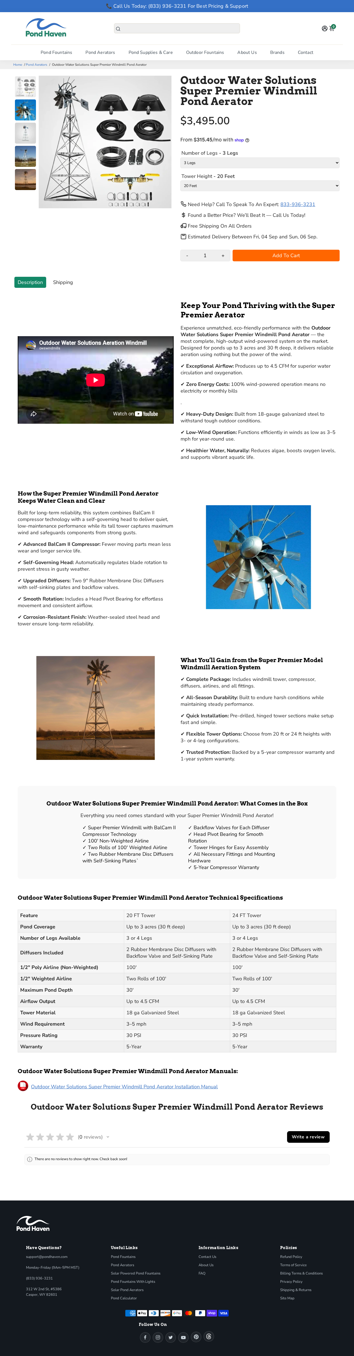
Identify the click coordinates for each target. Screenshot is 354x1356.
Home (17, 64)
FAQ (202, 1273)
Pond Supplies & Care (151, 52)
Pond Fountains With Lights (133, 1281)
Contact (305, 52)
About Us (247, 52)
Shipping (63, 282)
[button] (108, 1137)
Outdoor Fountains (205, 52)
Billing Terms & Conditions (301, 1273)
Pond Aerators (100, 52)
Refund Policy (291, 1256)
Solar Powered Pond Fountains (135, 1273)
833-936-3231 (297, 204)
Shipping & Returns (295, 1289)
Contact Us (207, 1256)
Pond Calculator (124, 1298)
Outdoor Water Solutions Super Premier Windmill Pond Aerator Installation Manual (124, 1086)
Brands (277, 52)
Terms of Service (293, 1265)
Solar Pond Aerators (127, 1289)
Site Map (287, 1298)
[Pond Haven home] (33, 1223)
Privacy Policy (291, 1281)
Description (30, 282)
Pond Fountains (56, 52)
